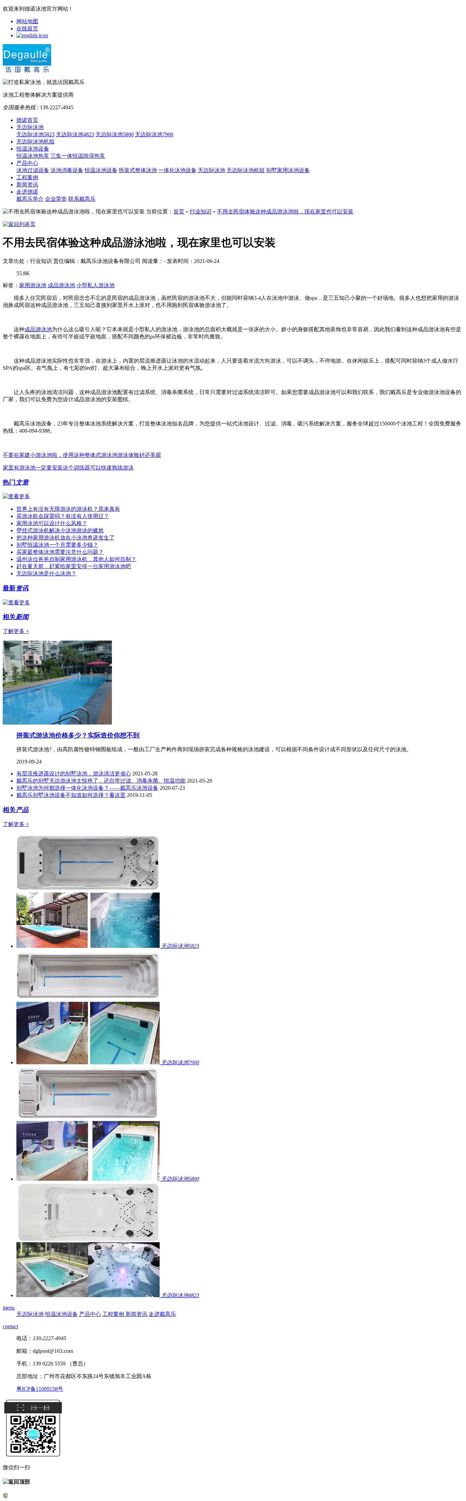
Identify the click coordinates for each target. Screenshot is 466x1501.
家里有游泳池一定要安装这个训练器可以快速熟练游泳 (68, 468)
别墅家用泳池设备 (288, 170)
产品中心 (27, 163)
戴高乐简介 (30, 199)
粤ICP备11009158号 (39, 1389)
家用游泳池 (32, 285)
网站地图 (27, 21)
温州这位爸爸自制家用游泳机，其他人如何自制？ (76, 559)
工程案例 (27, 177)
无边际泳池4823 (75, 134)
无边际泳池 (30, 127)
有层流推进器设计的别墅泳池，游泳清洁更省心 (73, 773)
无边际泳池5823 (35, 134)
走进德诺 (27, 192)
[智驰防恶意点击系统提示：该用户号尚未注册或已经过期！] (5, 1496)
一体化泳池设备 (177, 170)
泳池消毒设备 (66, 170)
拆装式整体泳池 (138, 170)
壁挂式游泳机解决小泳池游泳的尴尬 (60, 530)
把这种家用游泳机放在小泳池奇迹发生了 (65, 538)
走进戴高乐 (162, 1314)
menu (9, 1307)
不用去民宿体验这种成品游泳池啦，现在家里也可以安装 (285, 211)
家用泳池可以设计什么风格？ (51, 523)
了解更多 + (16, 631)
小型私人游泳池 (95, 285)
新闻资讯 (27, 184)
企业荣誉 (56, 199)
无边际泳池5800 (115, 134)
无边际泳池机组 (35, 141)
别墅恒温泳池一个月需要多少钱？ (57, 545)
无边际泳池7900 (154, 134)
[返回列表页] (19, 224)
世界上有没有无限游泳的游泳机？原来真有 (68, 509)
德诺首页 (27, 120)
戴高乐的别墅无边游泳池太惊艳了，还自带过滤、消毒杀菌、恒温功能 (101, 781)
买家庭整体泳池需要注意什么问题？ (60, 552)
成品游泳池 (61, 285)
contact (10, 1326)
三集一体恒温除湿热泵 (77, 156)
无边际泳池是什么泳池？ (46, 573)
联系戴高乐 (82, 199)
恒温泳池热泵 (32, 156)
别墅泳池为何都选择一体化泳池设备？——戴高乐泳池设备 (87, 788)
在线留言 (27, 28)
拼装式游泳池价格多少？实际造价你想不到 (78, 735)
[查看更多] (16, 496)
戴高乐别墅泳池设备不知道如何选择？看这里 (71, 795)
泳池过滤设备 (32, 170)
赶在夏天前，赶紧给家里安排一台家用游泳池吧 (73, 566)
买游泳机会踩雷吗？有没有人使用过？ (62, 516)
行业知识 (201, 211)
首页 (178, 211)
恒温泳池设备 (32, 149)
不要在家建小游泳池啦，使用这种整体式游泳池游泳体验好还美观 (82, 455)
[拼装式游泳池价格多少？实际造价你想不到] (57, 723)
